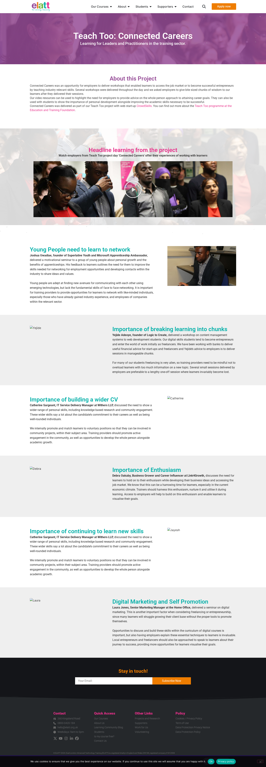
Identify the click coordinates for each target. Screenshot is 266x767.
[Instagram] (66, 738)
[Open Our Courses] (110, 6)
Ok (211, 761)
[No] (260, 761)
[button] (204, 6)
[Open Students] (150, 6)
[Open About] (128, 6)
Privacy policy (226, 761)
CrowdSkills (144, 106)
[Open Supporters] (175, 6)
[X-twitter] (55, 738)
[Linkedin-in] (71, 738)
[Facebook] (77, 738)
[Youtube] (60, 738)
